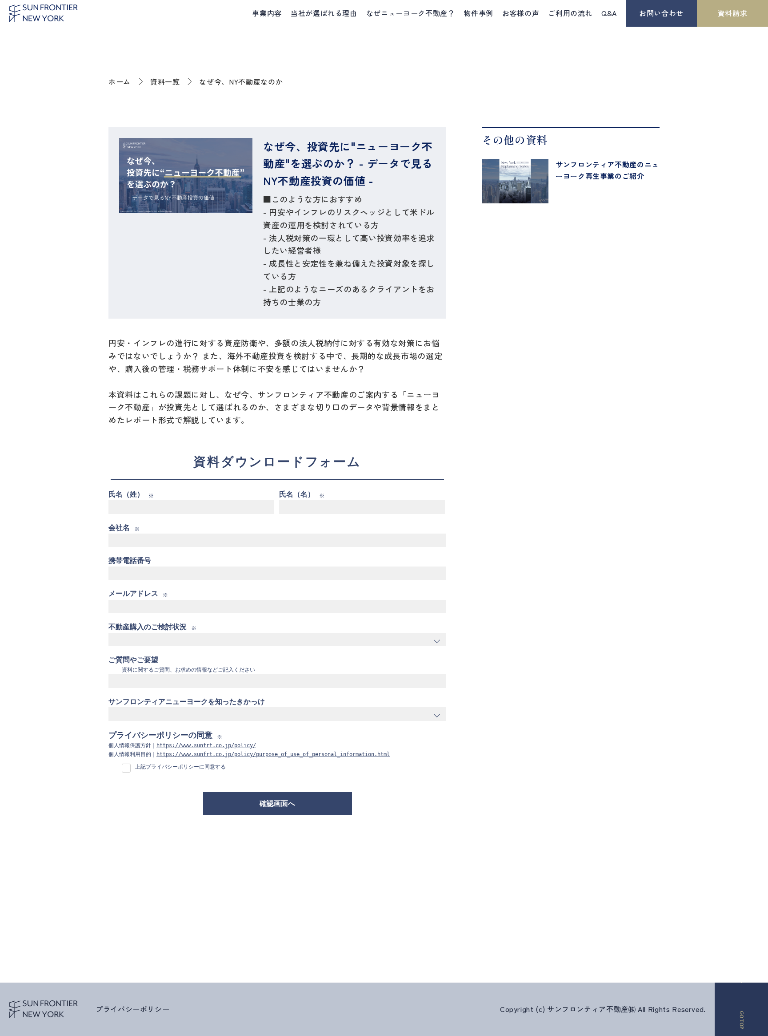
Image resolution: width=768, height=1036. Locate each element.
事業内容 (267, 13)
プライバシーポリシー (132, 1009)
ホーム (119, 81)
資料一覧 (165, 81)
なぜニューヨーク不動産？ (410, 13)
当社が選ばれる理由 (324, 13)
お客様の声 (520, 13)
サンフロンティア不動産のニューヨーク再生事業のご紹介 (607, 170)
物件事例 (478, 13)
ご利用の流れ (570, 13)
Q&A (609, 13)
